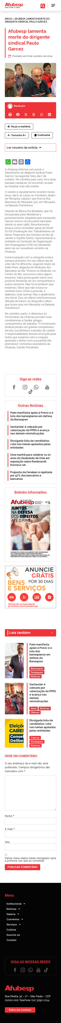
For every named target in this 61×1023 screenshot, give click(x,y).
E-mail (10, 829)
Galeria (11, 914)
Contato (11, 940)
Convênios (13, 919)
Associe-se (13, 934)
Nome (9, 816)
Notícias (11, 909)
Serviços (12, 924)
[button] (53, 5)
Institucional (14, 903)
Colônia (11, 929)
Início (8, 19)
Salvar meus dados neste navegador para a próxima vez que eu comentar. (30, 859)
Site (7, 842)
